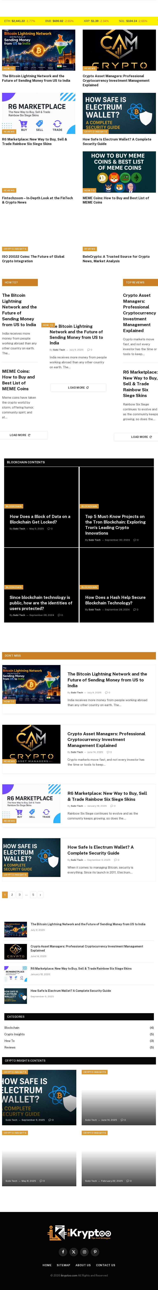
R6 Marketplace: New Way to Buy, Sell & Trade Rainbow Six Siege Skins (34, 141)
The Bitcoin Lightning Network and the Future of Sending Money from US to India (36, 78)
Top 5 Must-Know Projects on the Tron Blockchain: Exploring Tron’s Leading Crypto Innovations (115, 525)
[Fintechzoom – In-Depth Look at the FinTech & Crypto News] (38, 171)
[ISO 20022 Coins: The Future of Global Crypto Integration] (38, 230)
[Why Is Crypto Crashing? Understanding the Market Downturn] (119, 1158)
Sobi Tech (59, 349)
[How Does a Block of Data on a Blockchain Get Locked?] (41, 488)
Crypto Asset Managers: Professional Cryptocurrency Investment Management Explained (116, 80)
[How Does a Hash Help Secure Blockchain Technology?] (117, 568)
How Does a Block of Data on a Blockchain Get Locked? (40, 519)
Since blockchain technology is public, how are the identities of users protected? (41, 603)
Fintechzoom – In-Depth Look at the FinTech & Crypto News (37, 200)
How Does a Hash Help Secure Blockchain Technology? (115, 600)
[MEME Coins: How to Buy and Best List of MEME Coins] (119, 171)
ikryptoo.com (69, 1275)
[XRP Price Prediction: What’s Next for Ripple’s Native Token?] (39, 1158)
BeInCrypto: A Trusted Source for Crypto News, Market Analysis (116, 259)
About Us (83, 1265)
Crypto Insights (95, 131)
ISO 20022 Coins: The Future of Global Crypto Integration (33, 259)
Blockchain (14, 506)
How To (9, 68)
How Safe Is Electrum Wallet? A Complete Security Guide (117, 141)
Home (47, 1265)
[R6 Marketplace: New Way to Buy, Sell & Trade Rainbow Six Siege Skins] (38, 113)
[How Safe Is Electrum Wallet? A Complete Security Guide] (119, 113)
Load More (76, 387)
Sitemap (63, 1265)
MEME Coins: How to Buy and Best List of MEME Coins (116, 200)
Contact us (105, 1265)
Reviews (89, 68)
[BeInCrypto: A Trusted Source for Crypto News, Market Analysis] (119, 230)
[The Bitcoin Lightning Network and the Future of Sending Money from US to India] (38, 50)
